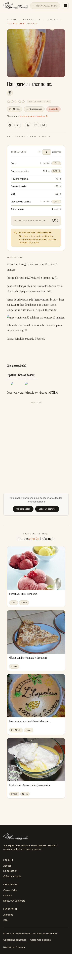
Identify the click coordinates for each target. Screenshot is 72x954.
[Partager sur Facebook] (10, 125)
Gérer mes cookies (40, 939)
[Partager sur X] (17, 125)
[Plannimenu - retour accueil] (15, 836)
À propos (8, 914)
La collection (31, 19)
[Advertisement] (36, 441)
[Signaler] (43, 125)
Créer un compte (12, 876)
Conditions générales (14, 939)
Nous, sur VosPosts (14, 900)
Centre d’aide (10, 890)
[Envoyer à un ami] (36, 125)
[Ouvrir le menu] (65, 5)
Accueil (12, 19)
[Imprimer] (28, 125)
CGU (5, 920)
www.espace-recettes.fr (34, 116)
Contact (7, 895)
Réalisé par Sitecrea (14, 947)
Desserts (52, 19)
